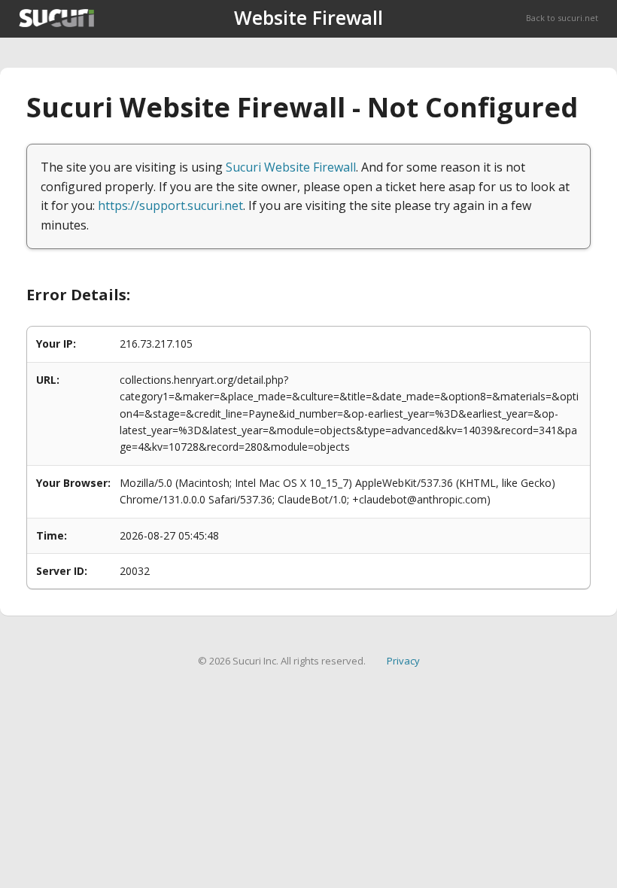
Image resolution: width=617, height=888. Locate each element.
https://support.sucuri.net (170, 205)
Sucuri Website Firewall (291, 167)
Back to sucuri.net (562, 17)
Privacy (403, 661)
